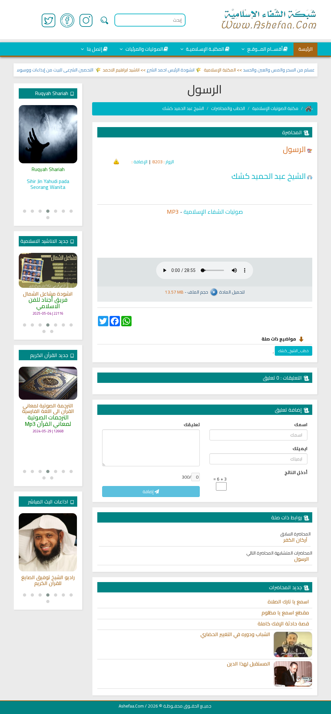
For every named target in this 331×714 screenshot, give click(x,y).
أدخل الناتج (295, 472)
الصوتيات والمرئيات (143, 49)
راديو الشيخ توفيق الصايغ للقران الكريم (48, 580)
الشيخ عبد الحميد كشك (183, 108)
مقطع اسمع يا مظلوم (285, 613)
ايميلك (300, 448)
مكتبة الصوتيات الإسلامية (275, 108)
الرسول (301, 559)
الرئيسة (305, 49)
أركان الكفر (295, 540)
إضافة (149, 491)
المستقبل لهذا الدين (248, 664)
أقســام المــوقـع (264, 49)
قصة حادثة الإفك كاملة (283, 624)
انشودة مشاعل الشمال (48, 294)
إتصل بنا (94, 49)
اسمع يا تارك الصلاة (288, 602)
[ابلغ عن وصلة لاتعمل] (116, 161)
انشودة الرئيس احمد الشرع (178, 70)
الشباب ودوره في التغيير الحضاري (235, 634)
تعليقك (192, 424)
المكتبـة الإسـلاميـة (204, 49)
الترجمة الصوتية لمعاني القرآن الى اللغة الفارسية (48, 408)
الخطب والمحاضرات (228, 108)
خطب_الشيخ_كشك (293, 350)
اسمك (300, 424)
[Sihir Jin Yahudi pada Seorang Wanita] (48, 134)
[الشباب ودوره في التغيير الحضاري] (292, 644)
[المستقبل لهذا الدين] (292, 674)
